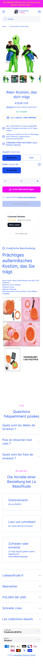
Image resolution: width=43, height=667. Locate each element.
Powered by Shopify (28, 655)
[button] (39, 11)
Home (4, 26)
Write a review (14, 225)
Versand (9, 107)
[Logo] (21, 11)
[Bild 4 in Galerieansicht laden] (32, 79)
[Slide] (39, 164)
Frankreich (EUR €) (12, 632)
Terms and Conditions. (27, 197)
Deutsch (8, 640)
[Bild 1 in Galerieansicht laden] (6, 79)
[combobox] (21, 19)
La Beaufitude (17, 655)
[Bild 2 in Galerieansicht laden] (14, 79)
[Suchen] (4, 19)
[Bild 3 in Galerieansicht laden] (23, 79)
